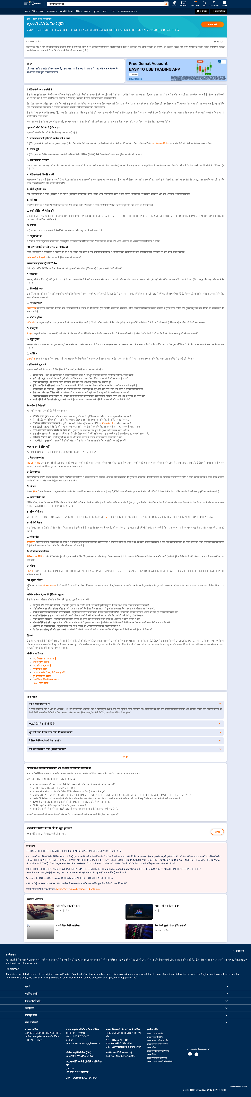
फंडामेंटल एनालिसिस (160, 143)
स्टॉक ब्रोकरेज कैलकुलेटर (37, 257)
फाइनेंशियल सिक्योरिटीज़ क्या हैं (46, 679)
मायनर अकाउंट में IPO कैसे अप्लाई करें (49, 672)
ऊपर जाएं (240, 951)
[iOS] (196, 1054)
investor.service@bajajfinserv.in (83, 1043)
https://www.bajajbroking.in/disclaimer (78, 889)
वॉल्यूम (30, 570)
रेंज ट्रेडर (30, 333)
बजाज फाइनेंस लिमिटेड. (155, 1037)
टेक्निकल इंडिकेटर (48, 585)
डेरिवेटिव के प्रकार (40, 669)
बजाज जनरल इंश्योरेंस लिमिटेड (157, 1040)
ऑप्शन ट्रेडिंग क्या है (41, 662)
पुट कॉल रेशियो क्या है (42, 676)
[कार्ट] (204, 3)
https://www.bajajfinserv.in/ (121, 977)
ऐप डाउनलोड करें (220, 11)
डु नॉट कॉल (203, 11)
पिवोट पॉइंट (31, 308)
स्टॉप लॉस (31, 542)
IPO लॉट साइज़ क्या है (42, 665)
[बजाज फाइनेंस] (35, 3)
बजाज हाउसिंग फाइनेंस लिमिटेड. (158, 1051)
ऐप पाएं (217, 832)
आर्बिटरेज (31, 358)
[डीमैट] (176, 70)
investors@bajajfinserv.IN (127, 1046)
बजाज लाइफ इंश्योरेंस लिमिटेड (157, 1044)
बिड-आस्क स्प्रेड (33, 462)
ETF (108, 516)
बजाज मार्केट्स (152, 1047)
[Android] (189, 1054)
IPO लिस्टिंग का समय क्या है (44, 658)
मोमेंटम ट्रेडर (32, 322)
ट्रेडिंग (35, 491)
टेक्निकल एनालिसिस (35, 556)
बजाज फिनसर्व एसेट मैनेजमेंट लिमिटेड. (160, 1061)
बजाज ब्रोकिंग (151, 1054)
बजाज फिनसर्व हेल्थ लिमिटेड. (157, 1058)
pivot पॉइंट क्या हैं (40, 683)
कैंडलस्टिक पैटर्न (108, 423)
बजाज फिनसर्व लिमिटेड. (155, 1033)
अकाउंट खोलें (212, 24)
